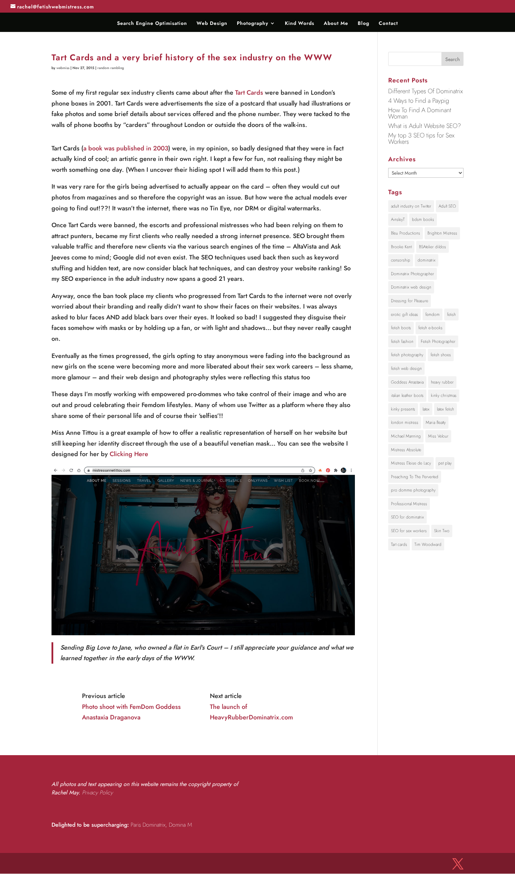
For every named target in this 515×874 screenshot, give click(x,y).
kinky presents (403, 409)
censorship (400, 260)
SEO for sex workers (409, 531)
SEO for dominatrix (407, 517)
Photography (252, 24)
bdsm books (423, 219)
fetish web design (406, 368)
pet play (445, 463)
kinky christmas (443, 395)
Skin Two (441, 531)
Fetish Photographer (438, 341)
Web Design (212, 24)
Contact (388, 24)
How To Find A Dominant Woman (419, 113)
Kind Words (299, 24)
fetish (451, 314)
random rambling (110, 67)
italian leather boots (407, 395)
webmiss (62, 67)
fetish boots (401, 328)
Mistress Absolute (406, 450)
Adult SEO (447, 206)
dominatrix (426, 260)
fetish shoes (441, 355)
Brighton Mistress (442, 233)
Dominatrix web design (411, 287)
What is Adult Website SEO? (424, 125)
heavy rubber (442, 382)
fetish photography (407, 355)
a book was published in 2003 (125, 148)
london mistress (404, 422)
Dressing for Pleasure (409, 301)
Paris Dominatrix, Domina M (161, 825)
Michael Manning (406, 436)
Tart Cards (249, 92)
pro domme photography (413, 490)
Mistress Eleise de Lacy (411, 463)
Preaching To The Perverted (414, 477)
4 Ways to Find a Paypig (418, 100)
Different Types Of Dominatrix (425, 91)
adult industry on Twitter (411, 206)
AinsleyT (398, 219)
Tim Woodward (427, 544)
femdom (432, 314)
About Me (336, 24)
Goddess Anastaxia (407, 382)
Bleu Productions (405, 233)
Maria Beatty (436, 422)
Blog (363, 24)
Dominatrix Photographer (412, 274)
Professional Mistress (409, 504)
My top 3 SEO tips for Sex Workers (421, 138)
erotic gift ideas (404, 314)
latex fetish (445, 409)
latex (426, 409)
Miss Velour (438, 436)
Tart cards (399, 544)
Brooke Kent (401, 247)
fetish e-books (430, 328)
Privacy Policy (97, 792)
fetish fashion (402, 341)
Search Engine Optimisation (152, 24)
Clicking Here (129, 454)
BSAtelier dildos (432, 247)
